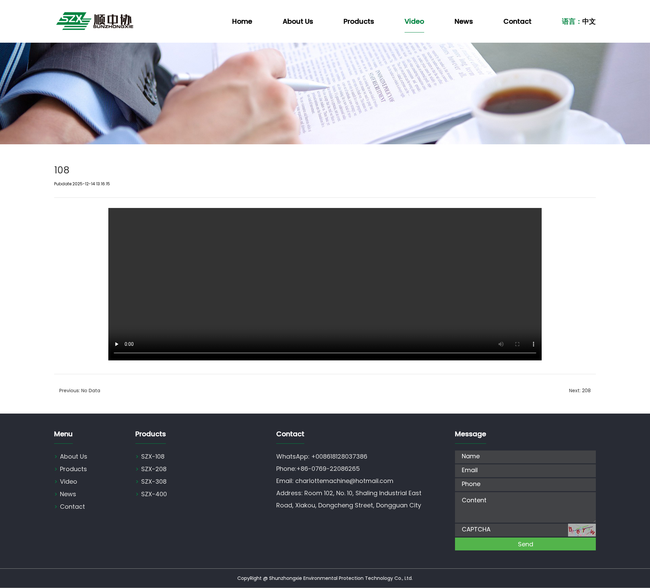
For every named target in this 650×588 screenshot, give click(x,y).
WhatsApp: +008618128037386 (321, 456)
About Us (298, 21)
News (464, 21)
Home (242, 21)
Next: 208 (580, 390)
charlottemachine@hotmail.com (344, 481)
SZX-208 (151, 469)
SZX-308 (151, 481)
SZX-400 (151, 494)
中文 (589, 21)
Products (359, 21)
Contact (517, 21)
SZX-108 (150, 456)
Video (414, 21)
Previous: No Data (79, 390)
